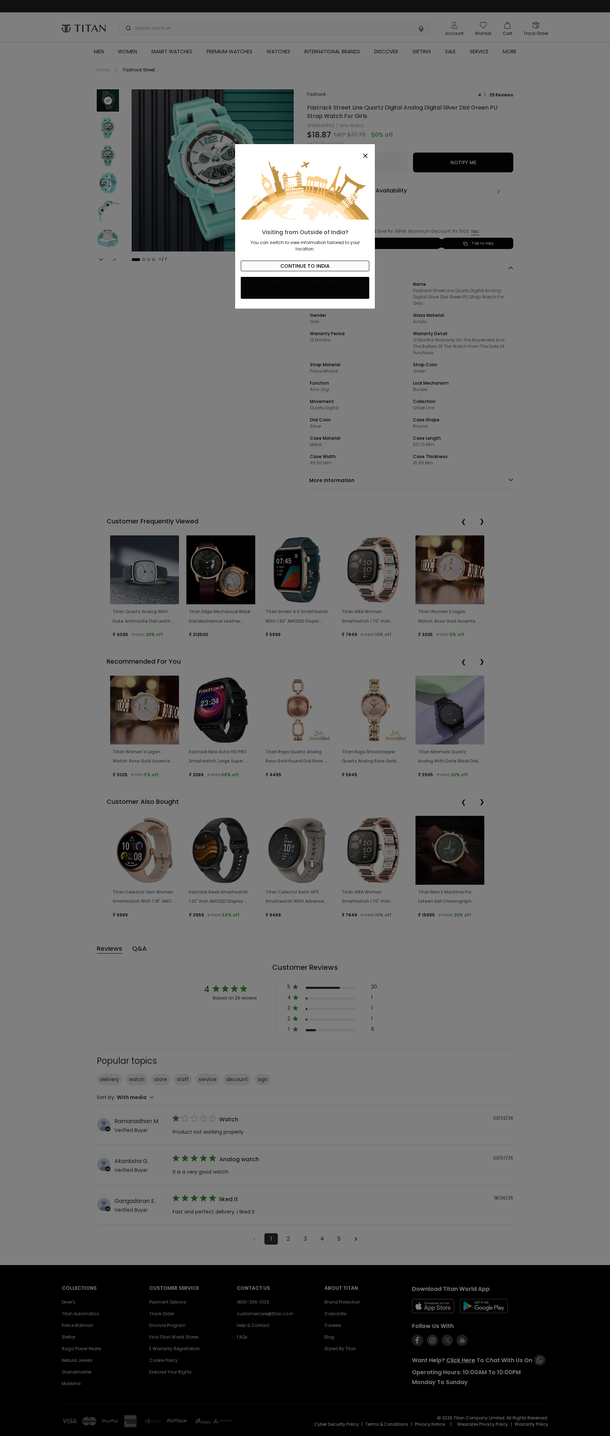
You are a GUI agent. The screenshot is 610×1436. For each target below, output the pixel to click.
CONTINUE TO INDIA (305, 265)
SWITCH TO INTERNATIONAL (305, 287)
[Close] (305, 152)
